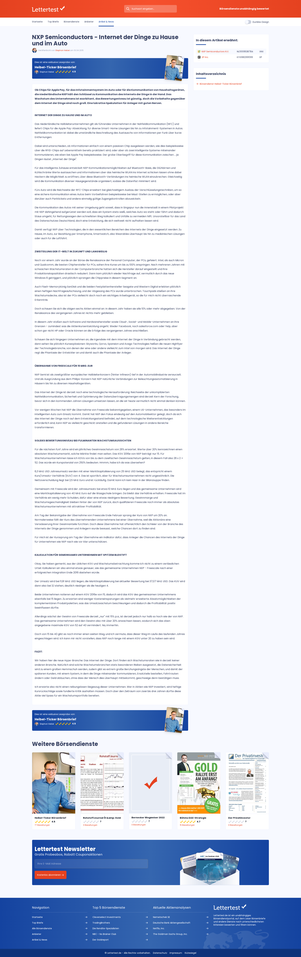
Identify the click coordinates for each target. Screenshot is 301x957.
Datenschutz (160, 952)
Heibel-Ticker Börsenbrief (55, 67)
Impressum (176, 952)
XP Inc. (205, 57)
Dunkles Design (261, 22)
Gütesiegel (190, 952)
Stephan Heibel (62, 50)
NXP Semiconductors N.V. (215, 51)
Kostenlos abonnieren (49, 874)
